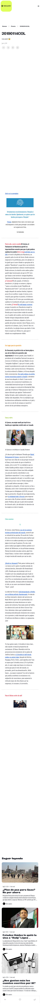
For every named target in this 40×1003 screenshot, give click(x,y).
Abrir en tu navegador (11, 193)
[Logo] (6, 6)
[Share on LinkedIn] (17, 47)
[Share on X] (8, 47)
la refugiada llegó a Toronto (16, 496)
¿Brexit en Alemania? (11, 563)
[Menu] (38, 6)
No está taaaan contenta (25, 304)
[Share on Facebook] (3, 47)
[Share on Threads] (13, 47)
